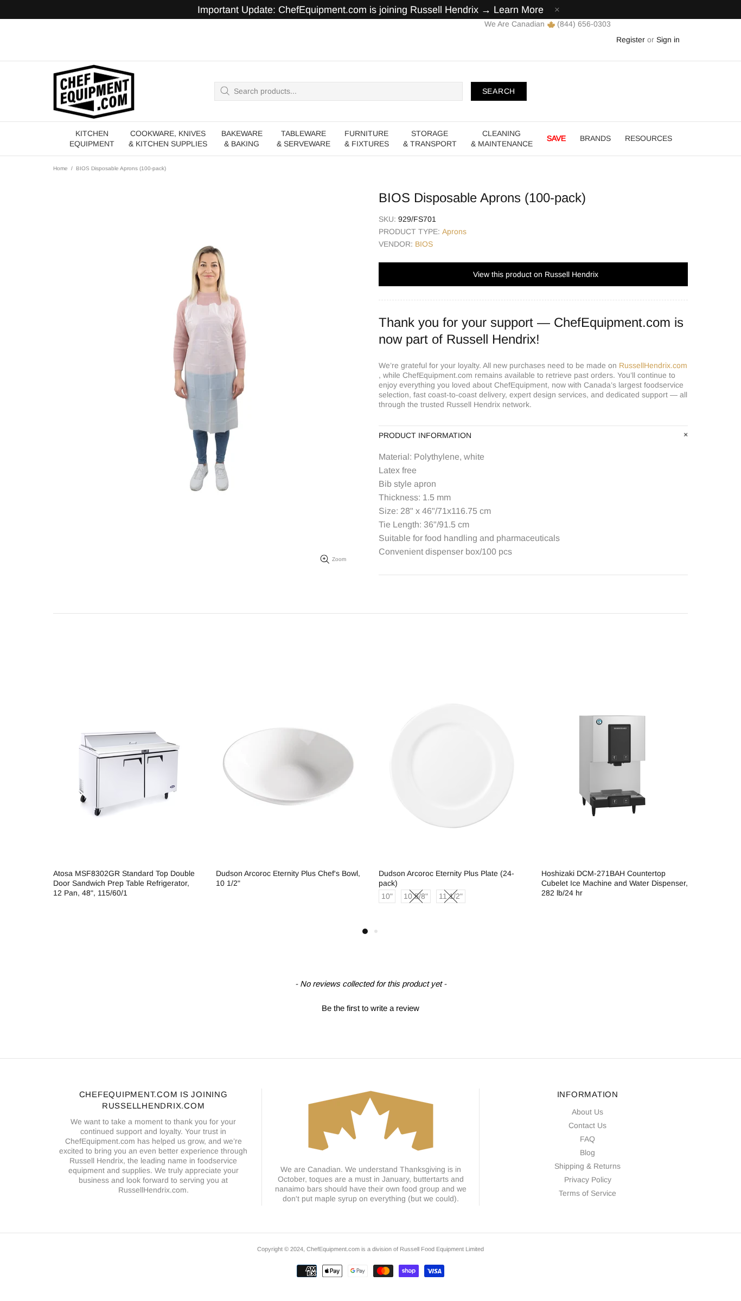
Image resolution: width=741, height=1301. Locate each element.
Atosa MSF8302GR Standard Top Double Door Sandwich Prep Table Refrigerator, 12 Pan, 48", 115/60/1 (124, 883)
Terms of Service (587, 1193)
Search (498, 91)
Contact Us (587, 1125)
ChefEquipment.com (94, 91)
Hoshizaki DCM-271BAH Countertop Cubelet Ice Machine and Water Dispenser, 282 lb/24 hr (614, 883)
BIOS (424, 244)
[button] (370, 1007)
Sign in (668, 39)
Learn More (519, 9)
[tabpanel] (126, 794)
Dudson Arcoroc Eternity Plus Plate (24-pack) (446, 878)
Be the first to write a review (370, 1008)
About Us (587, 1111)
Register (630, 39)
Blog (587, 1152)
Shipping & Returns (587, 1166)
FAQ (587, 1139)
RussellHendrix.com (653, 365)
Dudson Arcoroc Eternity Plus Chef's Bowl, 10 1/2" (288, 878)
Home (60, 168)
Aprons (454, 231)
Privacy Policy (587, 1179)
